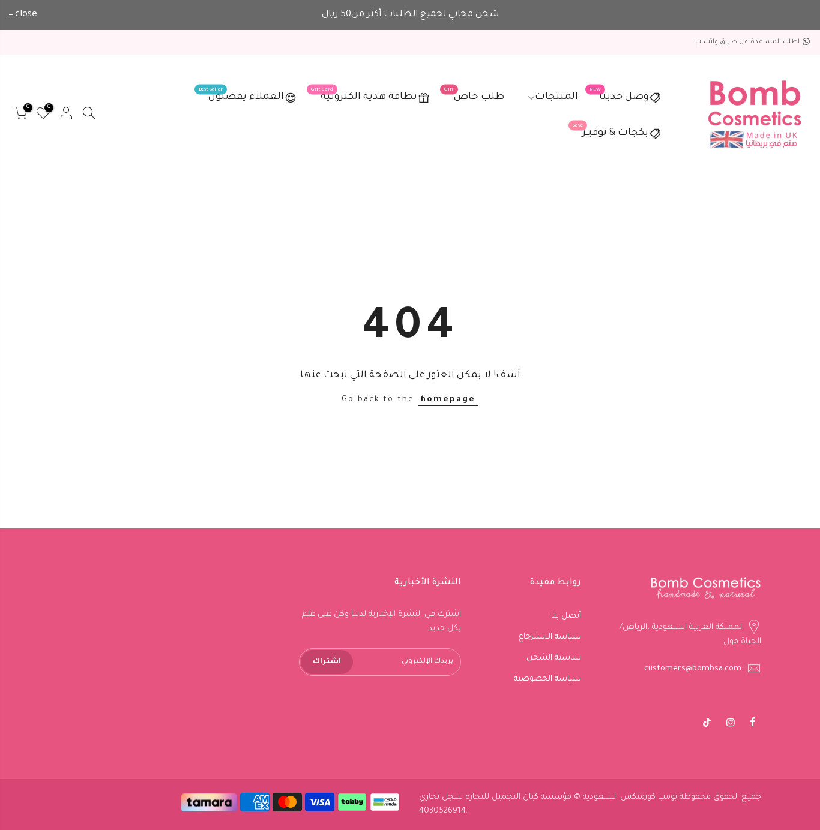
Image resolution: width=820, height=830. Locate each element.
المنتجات (556, 97)
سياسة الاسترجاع (550, 637)
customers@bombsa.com (692, 668)
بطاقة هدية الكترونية (364, 95)
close (26, 15)
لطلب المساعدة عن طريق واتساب (747, 42)
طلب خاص (474, 95)
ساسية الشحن (553, 658)
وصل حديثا (618, 95)
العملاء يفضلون (241, 95)
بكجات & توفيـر (610, 131)
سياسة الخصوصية (547, 679)
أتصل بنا (566, 616)
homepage (448, 399)
